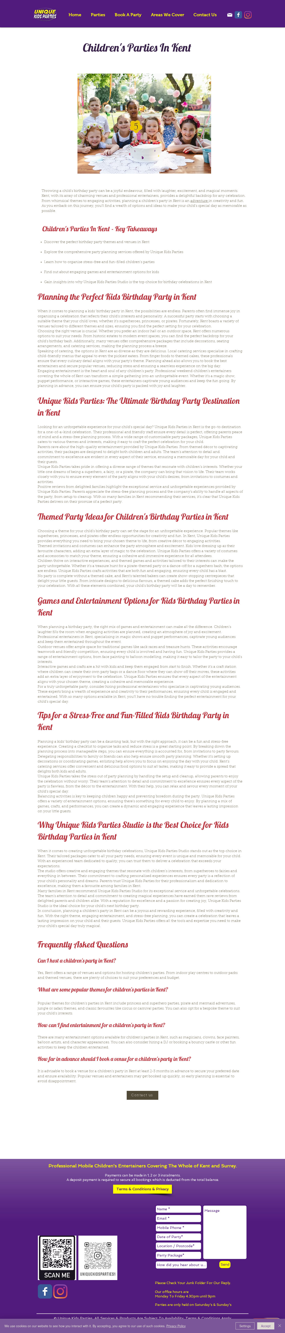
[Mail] (230, 14)
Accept (266, 1326)
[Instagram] (248, 14)
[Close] (279, 1325)
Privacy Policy (176, 1326)
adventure (199, 201)
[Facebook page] (45, 1291)
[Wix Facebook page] (238, 14)
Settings (245, 1326)
